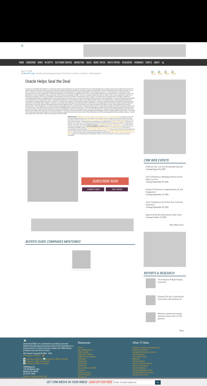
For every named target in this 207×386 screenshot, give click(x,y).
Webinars (138, 62)
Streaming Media (139, 368)
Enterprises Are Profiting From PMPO (98, 129)
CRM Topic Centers (85, 354)
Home (21, 62)
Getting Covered (84, 372)
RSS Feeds (82, 365)
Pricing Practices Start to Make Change (96, 120)
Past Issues (117, 189)
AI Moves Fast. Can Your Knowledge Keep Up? (164, 166)
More (182, 330)
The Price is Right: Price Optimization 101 (110, 124)
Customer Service (63, 62)
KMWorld (136, 359)
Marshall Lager (29, 73)
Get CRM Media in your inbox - (79, 382)
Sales (88, 62)
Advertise (81, 370)
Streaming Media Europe (142, 370)
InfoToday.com (138, 354)
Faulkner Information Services (144, 352)
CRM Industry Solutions (87, 356)
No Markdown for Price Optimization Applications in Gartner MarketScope (98, 117)
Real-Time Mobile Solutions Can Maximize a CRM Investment (104, 127)
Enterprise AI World (140, 350)
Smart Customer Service (142, 363)
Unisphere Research (141, 374)
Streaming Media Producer (143, 372)
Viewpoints (82, 361)
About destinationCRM (87, 368)
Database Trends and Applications (146, 348)
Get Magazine (85, 350)
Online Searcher (139, 361)
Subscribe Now (105, 181)
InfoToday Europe (140, 356)
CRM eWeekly (83, 352)
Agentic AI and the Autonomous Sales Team (164, 215)
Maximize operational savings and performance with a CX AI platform (170, 316)
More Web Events (177, 225)
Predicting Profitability (118, 121)
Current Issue (93, 189)
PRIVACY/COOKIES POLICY (33, 376)
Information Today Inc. (32, 356)
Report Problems (84, 374)
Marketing (79, 62)
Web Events (82, 363)
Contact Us (82, 377)
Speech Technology (140, 365)
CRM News (82, 359)
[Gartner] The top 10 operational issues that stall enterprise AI (171, 297)
